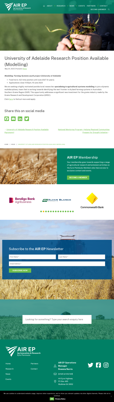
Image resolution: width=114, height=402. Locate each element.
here (11, 99)
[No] (111, 396)
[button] (55, 6)
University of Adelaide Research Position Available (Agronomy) (26, 131)
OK (52, 399)
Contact (34, 369)
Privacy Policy (60, 399)
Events (8, 379)
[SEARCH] (89, 319)
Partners (34, 364)
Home (8, 364)
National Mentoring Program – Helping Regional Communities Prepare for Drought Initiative (84, 131)
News (25, 69)
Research (9, 369)
